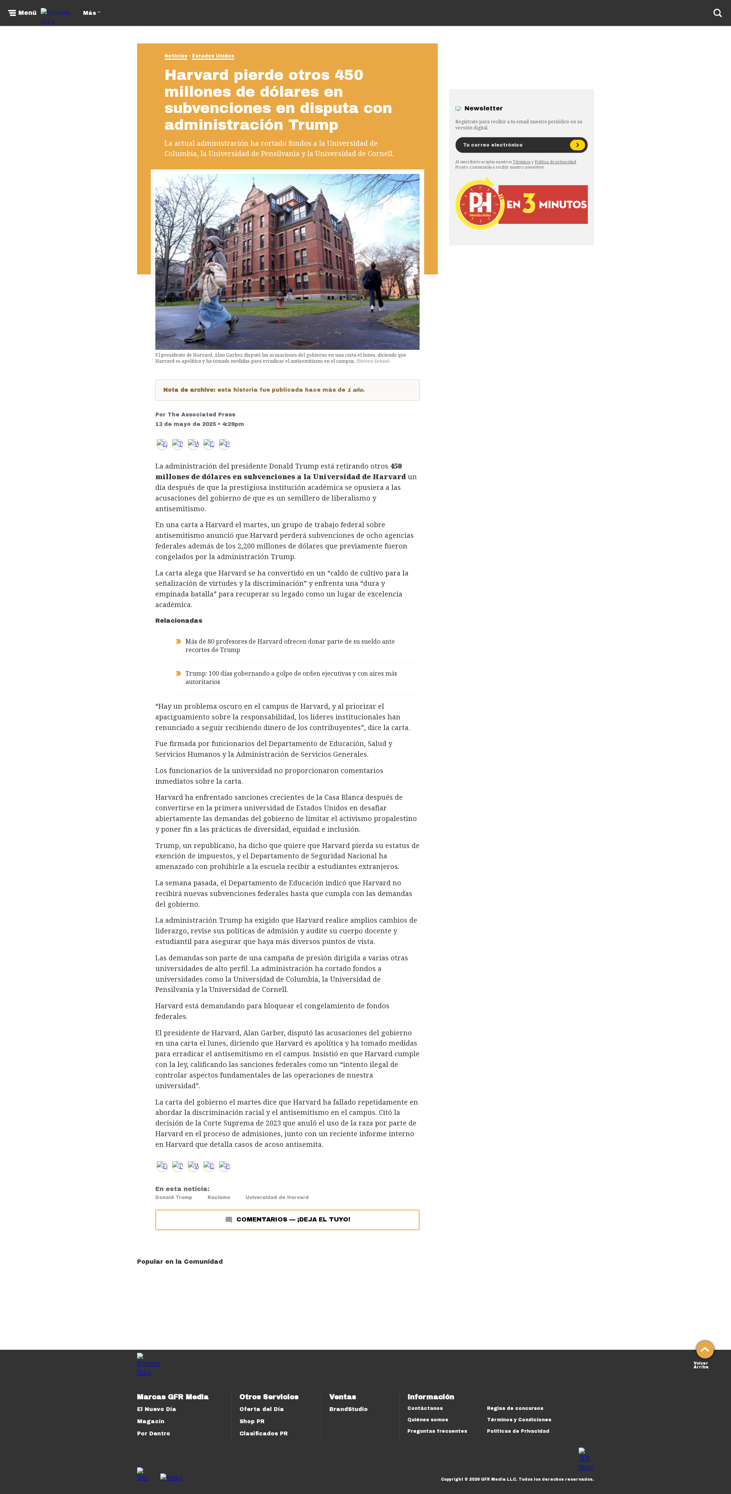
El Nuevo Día (156, 1409)
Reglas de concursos (515, 1408)
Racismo (218, 1197)
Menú (27, 13)
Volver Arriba (701, 1364)
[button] (177, 444)
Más (89, 13)
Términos (521, 161)
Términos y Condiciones (519, 1419)
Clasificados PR (263, 1434)
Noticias (175, 56)
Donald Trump (173, 1197)
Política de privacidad (555, 161)
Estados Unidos (213, 56)
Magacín (150, 1421)
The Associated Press (201, 415)
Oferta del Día (261, 1409)
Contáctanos (425, 1408)
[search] (717, 13)
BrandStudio (348, 1409)
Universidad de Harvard (277, 1197)
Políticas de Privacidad (518, 1431)
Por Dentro (153, 1434)
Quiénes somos (427, 1419)
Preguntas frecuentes (437, 1431)
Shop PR (252, 1421)
